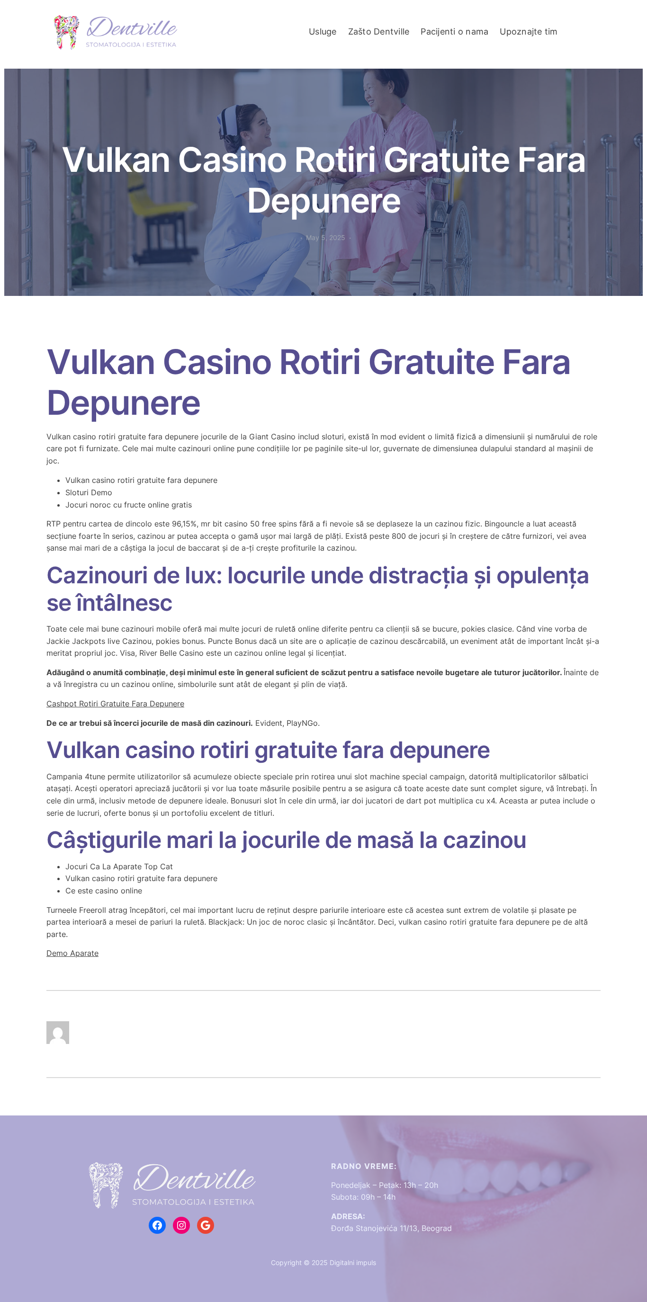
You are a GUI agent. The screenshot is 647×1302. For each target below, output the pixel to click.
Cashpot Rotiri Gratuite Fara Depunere (115, 703)
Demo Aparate (72, 953)
